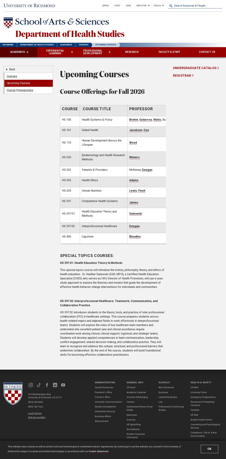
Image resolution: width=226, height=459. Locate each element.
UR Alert (194, 387)
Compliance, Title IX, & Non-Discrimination (204, 434)
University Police (199, 392)
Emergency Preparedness (203, 397)
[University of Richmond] (31, 5)
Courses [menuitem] (12, 76)
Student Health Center (201, 420)
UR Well (194, 415)
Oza (146, 130)
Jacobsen (135, 130)
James (133, 202)
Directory (131, 420)
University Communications (108, 402)
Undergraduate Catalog (195, 68)
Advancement (102, 421)
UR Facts (131, 387)
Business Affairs (103, 416)
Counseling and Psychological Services (205, 426)
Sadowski (135, 213)
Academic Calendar (136, 392)
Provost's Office (102, 397)
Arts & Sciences (166, 387)
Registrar (182, 75)
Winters (134, 157)
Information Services (105, 411)
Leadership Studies (168, 397)
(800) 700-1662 (35, 406)
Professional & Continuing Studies (171, 408)
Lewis (133, 190)
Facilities (195, 410)
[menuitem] (105, 5)
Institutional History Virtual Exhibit (140, 408)
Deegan (147, 169)
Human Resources (104, 387)
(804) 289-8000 (35, 402)
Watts (157, 119)
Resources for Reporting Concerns (202, 404)
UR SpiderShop (134, 424)
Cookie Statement (98, 451)
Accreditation (133, 429)
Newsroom (132, 415)
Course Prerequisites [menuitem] (20, 90)
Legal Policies (35, 413)
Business (163, 392)
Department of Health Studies (70, 33)
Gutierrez (145, 119)
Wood (133, 142)
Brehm (133, 119)
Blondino (135, 236)
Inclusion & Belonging (137, 397)
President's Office (103, 392)
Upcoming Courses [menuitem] (18, 83)
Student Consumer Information (136, 436)
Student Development (105, 406)
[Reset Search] (220, 6)
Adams (133, 180)
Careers (130, 402)
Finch (141, 190)
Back (12, 69)
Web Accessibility (36, 417)
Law (160, 402)
